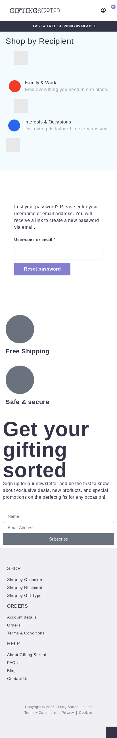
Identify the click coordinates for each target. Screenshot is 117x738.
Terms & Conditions (26, 633)
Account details (22, 617)
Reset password (42, 269)
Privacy (68, 713)
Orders (13, 625)
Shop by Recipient (40, 41)
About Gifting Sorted (26, 654)
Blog (11, 670)
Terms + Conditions (40, 713)
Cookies (86, 713)
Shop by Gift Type (24, 595)
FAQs (12, 662)
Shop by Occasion (24, 579)
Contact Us (17, 678)
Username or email (44, 239)
